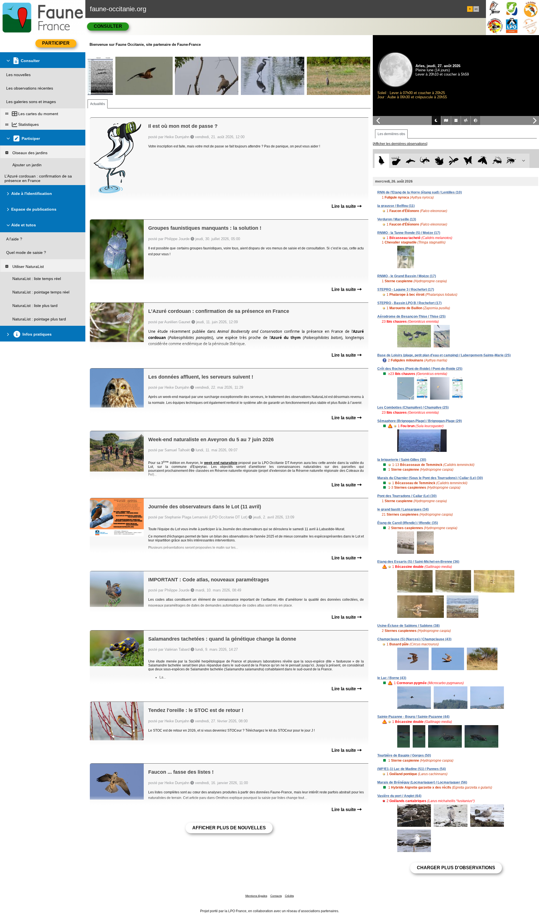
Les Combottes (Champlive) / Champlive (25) (413, 407)
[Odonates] (453, 161)
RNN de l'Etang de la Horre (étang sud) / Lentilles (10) (419, 192)
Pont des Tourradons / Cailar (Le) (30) (407, 496)
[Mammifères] (396, 161)
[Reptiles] (425, 161)
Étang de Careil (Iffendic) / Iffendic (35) (407, 523)
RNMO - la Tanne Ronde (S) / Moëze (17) (408, 233)
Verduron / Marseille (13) (396, 219)
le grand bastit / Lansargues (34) (403, 509)
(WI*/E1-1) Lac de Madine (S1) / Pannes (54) (411, 769)
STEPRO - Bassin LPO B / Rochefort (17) (409, 303)
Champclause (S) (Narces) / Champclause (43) (414, 639)
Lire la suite (344, 206)
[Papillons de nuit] (482, 161)
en (476, 9)
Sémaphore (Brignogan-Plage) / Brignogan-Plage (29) (419, 421)
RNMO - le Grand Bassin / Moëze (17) (406, 276)
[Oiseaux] (381, 161)
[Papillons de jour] (468, 161)
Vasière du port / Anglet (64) (399, 796)
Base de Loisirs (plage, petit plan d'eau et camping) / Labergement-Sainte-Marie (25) (444, 355)
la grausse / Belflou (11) (396, 206)
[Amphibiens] (439, 161)
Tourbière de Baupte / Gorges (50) (404, 755)
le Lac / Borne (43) (391, 678)
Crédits (289, 895)
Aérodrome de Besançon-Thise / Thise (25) (411, 316)
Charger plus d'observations (456, 867)
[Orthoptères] (497, 161)
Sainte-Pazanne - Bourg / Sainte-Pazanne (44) (413, 717)
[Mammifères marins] (410, 161)
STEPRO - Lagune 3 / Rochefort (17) (405, 290)
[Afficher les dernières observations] (400, 144)
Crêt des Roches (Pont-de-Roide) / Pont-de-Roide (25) (419, 369)
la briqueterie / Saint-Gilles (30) (401, 460)
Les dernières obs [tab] (391, 134)
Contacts (276, 895)
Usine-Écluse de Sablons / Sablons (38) (408, 626)
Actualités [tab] (97, 104)
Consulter (108, 26)
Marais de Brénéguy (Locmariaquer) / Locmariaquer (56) (422, 782)
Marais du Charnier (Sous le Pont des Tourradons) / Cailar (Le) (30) (430, 478)
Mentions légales (256, 895)
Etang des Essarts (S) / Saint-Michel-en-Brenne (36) (418, 562)
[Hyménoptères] (511, 161)
